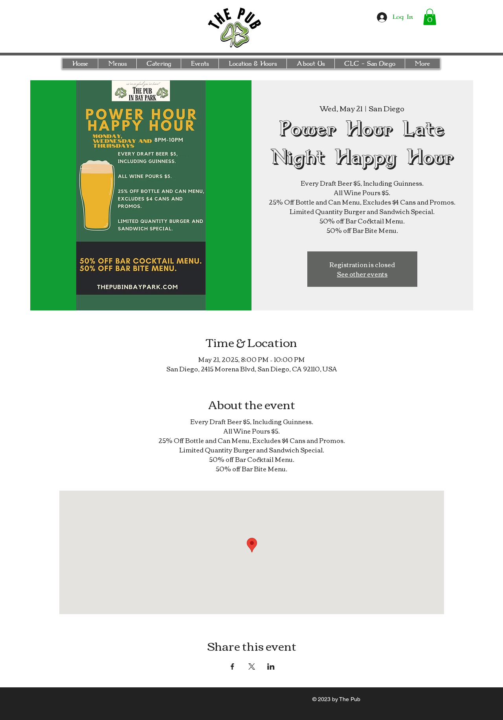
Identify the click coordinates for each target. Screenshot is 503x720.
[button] (430, 17)
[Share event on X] (251, 666)
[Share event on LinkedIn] (271, 666)
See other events (362, 274)
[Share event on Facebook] (232, 666)
